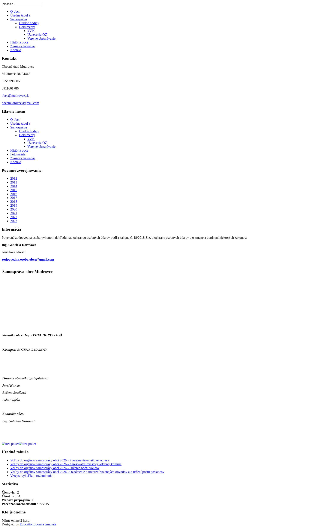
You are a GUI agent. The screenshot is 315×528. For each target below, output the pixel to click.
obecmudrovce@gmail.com (20, 103)
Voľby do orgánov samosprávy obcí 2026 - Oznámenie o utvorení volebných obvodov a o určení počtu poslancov (87, 472)
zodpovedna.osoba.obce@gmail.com (28, 259)
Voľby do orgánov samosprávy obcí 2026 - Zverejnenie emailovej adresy (59, 460)
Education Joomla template (38, 524)
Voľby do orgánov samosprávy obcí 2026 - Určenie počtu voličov (54, 468)
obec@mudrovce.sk (15, 95)
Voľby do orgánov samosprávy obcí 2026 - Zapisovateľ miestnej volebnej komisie (66, 464)
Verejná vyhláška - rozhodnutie (31, 475)
